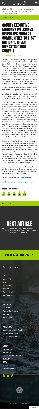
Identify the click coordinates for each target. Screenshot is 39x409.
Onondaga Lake (8, 292)
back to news (7, 203)
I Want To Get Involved (17, 255)
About (6, 346)
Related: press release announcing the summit (18, 182)
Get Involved (8, 369)
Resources (8, 359)
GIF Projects (7, 314)
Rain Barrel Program (10, 333)
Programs (7, 352)
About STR (7, 279)
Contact (7, 365)
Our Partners (7, 295)
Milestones (7, 285)
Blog (10, 8)
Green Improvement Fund (12, 330)
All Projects (7, 308)
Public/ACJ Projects (10, 311)
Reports (6, 289)
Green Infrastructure (13, 356)
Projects (7, 349)
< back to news (8, 17)
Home (4, 8)
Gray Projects (8, 317)
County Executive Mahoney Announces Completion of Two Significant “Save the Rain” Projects (19, 230)
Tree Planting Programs (11, 337)
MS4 (4, 282)
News (5, 362)
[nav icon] (36, 3)
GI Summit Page (25, 178)
